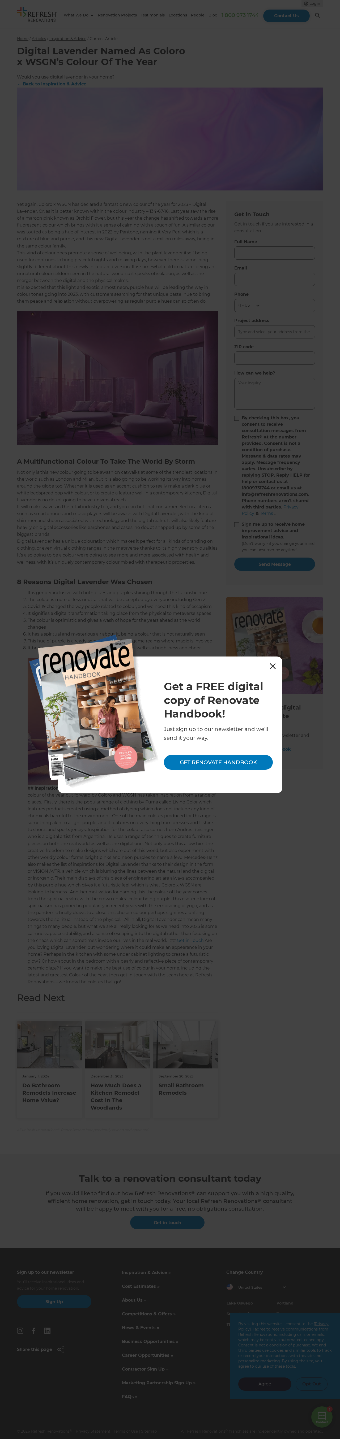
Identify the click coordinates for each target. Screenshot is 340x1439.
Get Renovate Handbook (218, 762)
